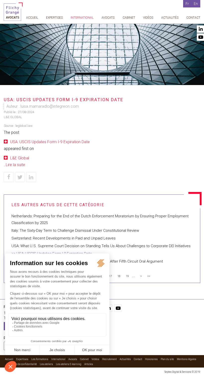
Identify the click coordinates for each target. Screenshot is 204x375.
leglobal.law (24, 126)
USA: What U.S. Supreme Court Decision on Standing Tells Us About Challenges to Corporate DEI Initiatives (101, 246)
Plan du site (167, 359)
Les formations (39, 359)
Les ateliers (46, 364)
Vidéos (148, 17)
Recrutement (109, 359)
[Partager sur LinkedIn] (31, 177)
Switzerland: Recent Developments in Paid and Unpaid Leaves (63, 238)
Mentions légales (186, 359)
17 (110, 276)
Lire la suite (15, 164)
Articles (88, 364)
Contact (193, 17)
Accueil (32, 17)
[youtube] (118, 308)
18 (118, 276)
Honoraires (151, 359)
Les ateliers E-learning (68, 364)
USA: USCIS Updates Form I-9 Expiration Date (50, 142)
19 (127, 276)
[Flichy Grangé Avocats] (13, 11)
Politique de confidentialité (22, 364)
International (82, 17)
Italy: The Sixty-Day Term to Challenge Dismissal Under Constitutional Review (75, 230)
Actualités (169, 17)
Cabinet (129, 17)
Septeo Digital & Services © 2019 (182, 372)
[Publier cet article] (20, 177)
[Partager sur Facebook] (9, 177)
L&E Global (19, 158)
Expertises (54, 17)
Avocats (108, 17)
